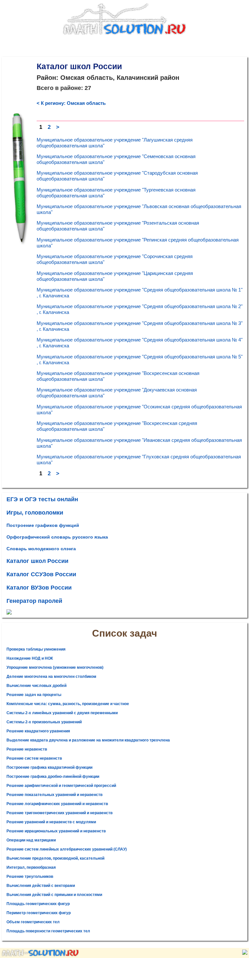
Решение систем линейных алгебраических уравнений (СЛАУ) (66, 849)
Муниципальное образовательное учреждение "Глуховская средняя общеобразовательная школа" (139, 459)
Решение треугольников (29, 876)
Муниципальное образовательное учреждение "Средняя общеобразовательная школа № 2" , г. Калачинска (140, 309)
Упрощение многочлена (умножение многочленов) (54, 667)
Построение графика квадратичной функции (49, 767)
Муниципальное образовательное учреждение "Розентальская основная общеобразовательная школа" (118, 225)
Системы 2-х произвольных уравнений (44, 722)
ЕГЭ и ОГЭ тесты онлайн (42, 499)
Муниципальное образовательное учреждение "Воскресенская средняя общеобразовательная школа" (117, 426)
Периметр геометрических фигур (38, 913)
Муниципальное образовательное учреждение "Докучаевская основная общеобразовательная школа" (117, 392)
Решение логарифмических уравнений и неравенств (57, 804)
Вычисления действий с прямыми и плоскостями (54, 894)
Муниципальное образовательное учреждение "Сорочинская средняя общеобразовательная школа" (115, 259)
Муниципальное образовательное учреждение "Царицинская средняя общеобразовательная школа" (115, 276)
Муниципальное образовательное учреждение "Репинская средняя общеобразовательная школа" (138, 242)
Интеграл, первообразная (31, 867)
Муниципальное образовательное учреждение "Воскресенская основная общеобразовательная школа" (118, 376)
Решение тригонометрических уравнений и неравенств (59, 813)
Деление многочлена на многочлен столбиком (51, 676)
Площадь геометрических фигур (38, 904)
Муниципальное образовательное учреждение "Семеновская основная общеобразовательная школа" (116, 159)
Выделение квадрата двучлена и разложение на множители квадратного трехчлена (88, 740)
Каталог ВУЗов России (39, 587)
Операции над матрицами (31, 840)
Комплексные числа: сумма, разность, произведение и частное (67, 704)
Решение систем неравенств (34, 758)
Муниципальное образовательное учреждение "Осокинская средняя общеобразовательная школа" (139, 409)
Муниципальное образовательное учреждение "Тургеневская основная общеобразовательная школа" (116, 192)
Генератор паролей (34, 601)
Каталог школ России (37, 561)
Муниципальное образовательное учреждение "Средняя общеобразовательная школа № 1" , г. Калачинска (140, 292)
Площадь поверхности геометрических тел (48, 931)
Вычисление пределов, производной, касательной (55, 858)
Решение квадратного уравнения (38, 731)
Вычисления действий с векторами (40, 885)
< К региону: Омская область (71, 103)
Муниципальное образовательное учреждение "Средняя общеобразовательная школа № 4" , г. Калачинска (140, 342)
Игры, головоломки (34, 512)
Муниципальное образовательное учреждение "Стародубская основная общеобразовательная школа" (117, 175)
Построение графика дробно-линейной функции (52, 776)
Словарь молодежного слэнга (41, 548)
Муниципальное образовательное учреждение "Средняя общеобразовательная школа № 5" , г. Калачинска (140, 359)
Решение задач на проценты (33, 694)
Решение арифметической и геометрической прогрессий (61, 785)
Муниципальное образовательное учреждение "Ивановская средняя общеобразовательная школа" (139, 443)
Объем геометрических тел (33, 922)
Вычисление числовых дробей (36, 685)
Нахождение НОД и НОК (29, 658)
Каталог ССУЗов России (41, 574)
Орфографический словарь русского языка (57, 537)
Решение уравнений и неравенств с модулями (51, 822)
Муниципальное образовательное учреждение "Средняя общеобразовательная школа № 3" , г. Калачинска (140, 326)
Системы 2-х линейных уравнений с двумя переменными (62, 713)
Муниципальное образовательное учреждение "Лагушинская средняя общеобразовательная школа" (115, 142)
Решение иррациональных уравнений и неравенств (56, 831)
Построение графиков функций (42, 525)
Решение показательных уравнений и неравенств (54, 794)
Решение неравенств (26, 749)
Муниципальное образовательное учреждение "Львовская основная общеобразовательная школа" (139, 209)
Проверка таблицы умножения (35, 649)
